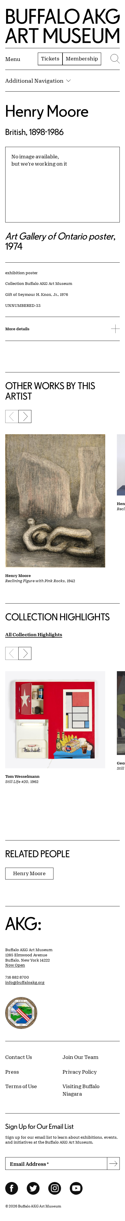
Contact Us (18, 1057)
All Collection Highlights (33, 634)
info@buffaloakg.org (24, 982)
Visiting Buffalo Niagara (81, 1089)
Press (12, 1072)
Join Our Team (81, 1057)
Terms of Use (21, 1086)
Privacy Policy (80, 1072)
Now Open (15, 965)
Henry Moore (47, 111)
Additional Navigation (34, 80)
